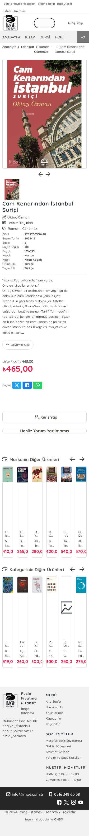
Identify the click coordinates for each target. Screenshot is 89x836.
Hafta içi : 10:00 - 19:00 (62, 774)
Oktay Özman (18, 217)
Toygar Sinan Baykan (66, 541)
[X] (66, 802)
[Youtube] (80, 802)
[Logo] (10, 23)
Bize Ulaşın (64, 3)
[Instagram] (73, 802)
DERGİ (45, 37)
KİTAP (30, 37)
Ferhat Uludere (81, 651)
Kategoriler (54, 718)
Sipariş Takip (46, 3)
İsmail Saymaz (22, 541)
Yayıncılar (53, 724)
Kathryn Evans (66, 651)
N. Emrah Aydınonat (8, 541)
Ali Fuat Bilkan (81, 541)
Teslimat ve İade (57, 752)
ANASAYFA (11, 37)
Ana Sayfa (53, 701)
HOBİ (59, 37)
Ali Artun (37, 541)
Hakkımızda (54, 707)
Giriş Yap (75, 23)
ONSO (58, 819)
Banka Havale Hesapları (20, 3)
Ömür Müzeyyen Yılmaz (37, 651)
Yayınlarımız (54, 713)
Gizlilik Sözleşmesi (58, 746)
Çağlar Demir (52, 651)
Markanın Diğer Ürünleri (33, 459)
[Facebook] (59, 802)
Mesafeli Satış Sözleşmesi (64, 740)
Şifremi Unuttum (15, 11)
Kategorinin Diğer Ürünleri (35, 569)
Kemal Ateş (8, 651)
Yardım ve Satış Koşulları (63, 757)
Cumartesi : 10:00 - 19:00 (63, 780)
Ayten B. (22, 651)
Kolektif (52, 541)
